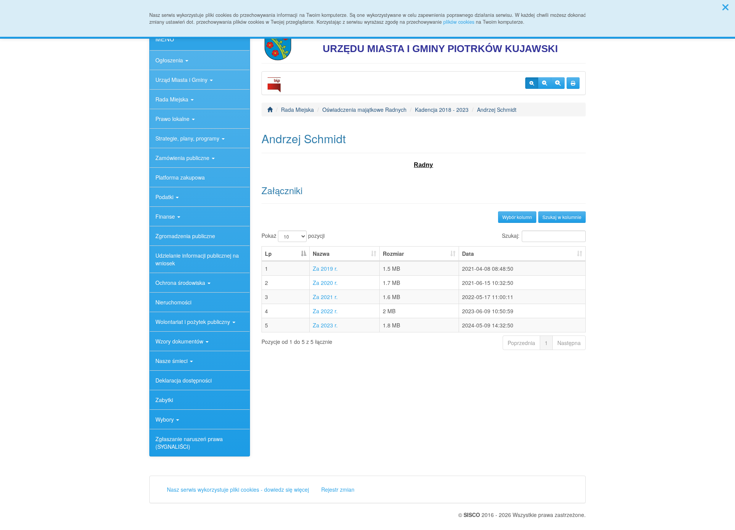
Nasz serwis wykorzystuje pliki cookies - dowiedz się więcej (238, 489)
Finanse (165, 216)
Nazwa (321, 253)
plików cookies (458, 21)
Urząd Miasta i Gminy (182, 79)
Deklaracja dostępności (183, 380)
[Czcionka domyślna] (531, 83)
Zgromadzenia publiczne (185, 236)
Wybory (165, 419)
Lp (268, 253)
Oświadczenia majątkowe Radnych (364, 109)
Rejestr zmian (337, 489)
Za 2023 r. (325, 325)
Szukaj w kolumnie (561, 217)
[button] (725, 7)
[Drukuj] (573, 83)
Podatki (165, 197)
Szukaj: (510, 235)
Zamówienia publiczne (183, 158)
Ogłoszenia (170, 60)
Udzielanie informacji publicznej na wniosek (197, 259)
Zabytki (164, 400)
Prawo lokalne (173, 119)
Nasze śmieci (172, 361)
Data (468, 253)
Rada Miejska (172, 99)
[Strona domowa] (270, 109)
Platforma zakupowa (180, 177)
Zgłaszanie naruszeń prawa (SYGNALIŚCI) (189, 442)
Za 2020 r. (325, 282)
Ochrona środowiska (181, 282)
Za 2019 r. (325, 268)
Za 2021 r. (325, 297)
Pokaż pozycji (293, 235)
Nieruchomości (173, 302)
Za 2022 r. (325, 311)
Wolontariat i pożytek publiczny (193, 322)
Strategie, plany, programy (188, 138)
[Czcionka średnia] (544, 83)
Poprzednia (521, 343)
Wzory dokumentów (180, 341)
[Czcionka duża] (558, 83)
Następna (569, 343)
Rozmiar (393, 253)
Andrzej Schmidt (496, 109)
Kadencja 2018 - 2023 (442, 109)
